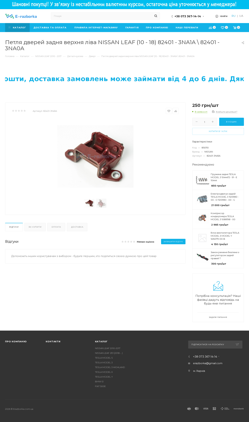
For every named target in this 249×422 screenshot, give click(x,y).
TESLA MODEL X (104, 372)
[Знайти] (156, 16)
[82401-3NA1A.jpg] (95, 156)
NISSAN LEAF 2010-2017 (107, 348)
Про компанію (16, 341)
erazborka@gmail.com (207, 363)
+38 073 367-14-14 (187, 16)
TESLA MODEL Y (104, 376)
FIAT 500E (100, 386)
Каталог (101, 341)
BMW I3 (99, 381)
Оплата (56, 227)
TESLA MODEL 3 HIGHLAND (110, 367)
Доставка (77, 227)
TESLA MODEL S (104, 357)
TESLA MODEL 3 (104, 362)
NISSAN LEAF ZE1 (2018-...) (109, 353)
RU (234, 15)
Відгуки (14, 227)
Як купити (35, 227)
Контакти (53, 341)
